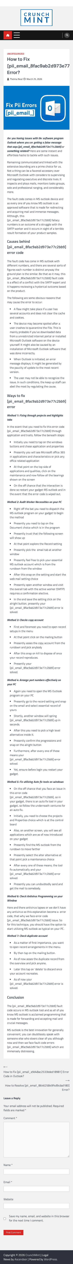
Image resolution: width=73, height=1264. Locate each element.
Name (8, 1165)
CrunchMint (33, 1255)
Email (8, 1182)
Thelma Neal (16, 79)
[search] (67, 35)
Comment (10, 1118)
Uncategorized (15, 53)
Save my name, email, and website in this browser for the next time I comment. (39, 1218)
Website (8, 1199)
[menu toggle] (17, 35)
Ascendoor (21, 1259)
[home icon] (8, 35)
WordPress (50, 1259)
